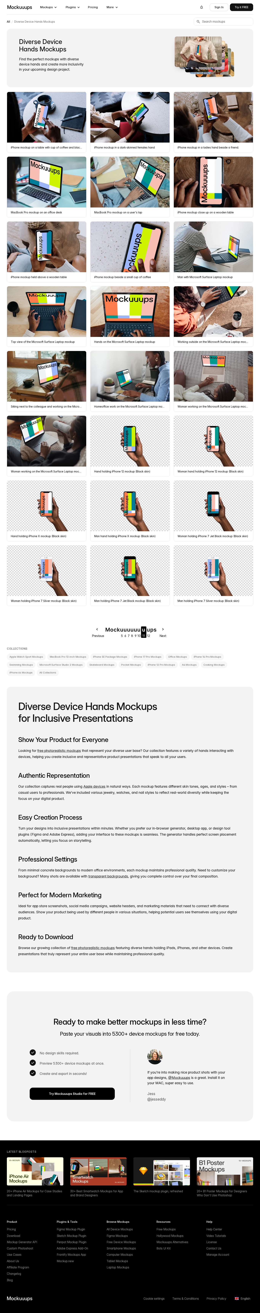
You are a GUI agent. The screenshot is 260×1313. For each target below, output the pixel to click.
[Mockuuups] (19, 7)
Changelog (14, 1274)
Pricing (93, 7)
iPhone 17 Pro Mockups (147, 656)
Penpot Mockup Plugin (71, 1242)
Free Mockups (166, 1229)
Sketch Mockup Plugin (71, 1236)
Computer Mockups (120, 1254)
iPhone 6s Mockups (21, 672)
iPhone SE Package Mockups (110, 656)
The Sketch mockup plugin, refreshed (158, 1191)
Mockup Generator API (22, 1242)
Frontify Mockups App (71, 1254)
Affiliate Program (18, 1267)
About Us (13, 1261)
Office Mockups (177, 656)
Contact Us (213, 1248)
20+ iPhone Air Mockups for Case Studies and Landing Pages (34, 1193)
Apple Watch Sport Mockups (26, 656)
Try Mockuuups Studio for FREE (72, 1094)
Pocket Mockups (131, 664)
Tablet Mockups (117, 1261)
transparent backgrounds (108, 876)
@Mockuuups (179, 1078)
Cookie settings (154, 1298)
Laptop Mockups (118, 1267)
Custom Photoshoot (20, 1248)
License (211, 1242)
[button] (48, 7)
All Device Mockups (120, 1229)
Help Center (214, 1229)
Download (13, 1236)
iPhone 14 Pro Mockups (207, 656)
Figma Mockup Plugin (71, 1229)
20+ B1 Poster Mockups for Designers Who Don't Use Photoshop (222, 1193)
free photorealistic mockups (59, 751)
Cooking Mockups (214, 664)
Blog (10, 1280)
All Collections (47, 672)
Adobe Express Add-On (72, 1248)
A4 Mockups (189, 664)
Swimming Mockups (21, 664)
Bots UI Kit (163, 1248)
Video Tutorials (216, 1236)
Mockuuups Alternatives (172, 1242)
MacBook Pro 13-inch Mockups (68, 656)
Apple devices (94, 786)
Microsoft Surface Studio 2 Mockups (61, 664)
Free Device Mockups (121, 1242)
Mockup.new (65, 1261)
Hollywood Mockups (169, 1236)
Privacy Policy (216, 1298)
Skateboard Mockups (101, 664)
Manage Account (217, 1254)
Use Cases (14, 1254)
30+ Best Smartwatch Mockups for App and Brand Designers (96, 1193)
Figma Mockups (117, 1236)
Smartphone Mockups (121, 1248)
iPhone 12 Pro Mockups (161, 664)
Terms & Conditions (185, 1298)
